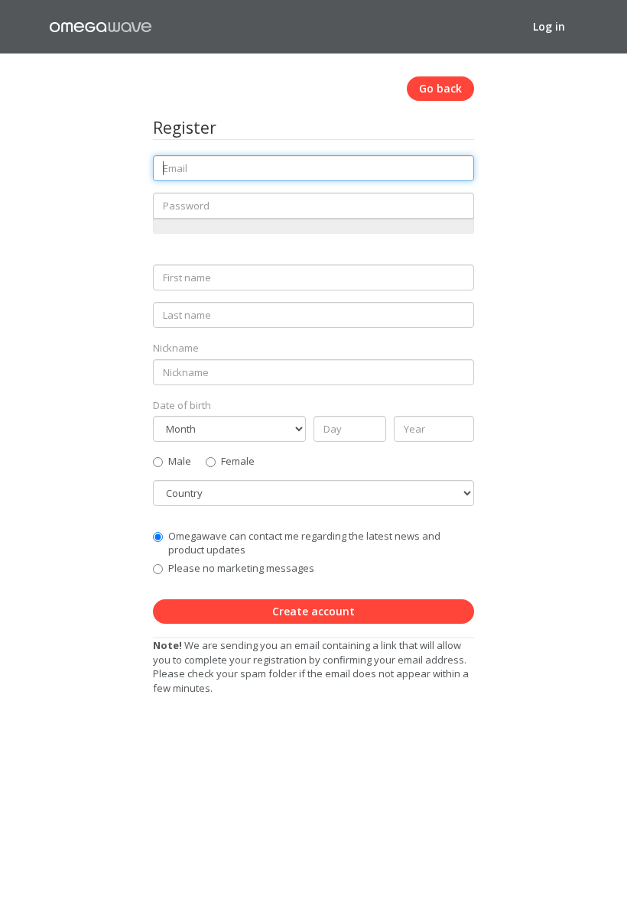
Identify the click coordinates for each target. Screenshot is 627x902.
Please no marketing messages (241, 568)
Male (179, 461)
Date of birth (182, 405)
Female (238, 461)
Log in (549, 26)
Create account (313, 611)
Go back (440, 88)
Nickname (176, 348)
